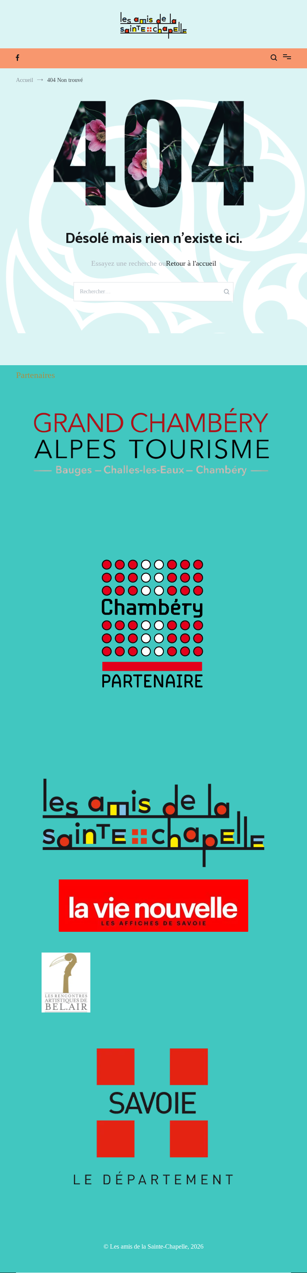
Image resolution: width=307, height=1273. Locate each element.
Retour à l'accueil (191, 263)
